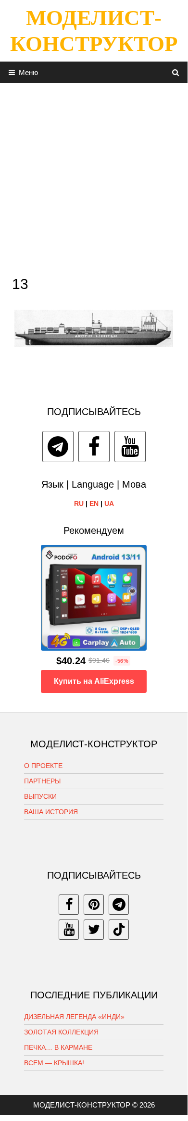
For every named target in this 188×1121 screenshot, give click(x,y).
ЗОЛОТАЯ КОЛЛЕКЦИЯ (61, 1032)
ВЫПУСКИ (40, 796)
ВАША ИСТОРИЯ (51, 812)
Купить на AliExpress (94, 681)
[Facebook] (94, 446)
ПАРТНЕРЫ (42, 781)
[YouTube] (130, 446)
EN (94, 503)
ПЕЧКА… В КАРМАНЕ (58, 1047)
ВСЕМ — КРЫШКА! (54, 1063)
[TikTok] (119, 929)
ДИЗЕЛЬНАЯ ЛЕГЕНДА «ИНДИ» (74, 1016)
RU (79, 503)
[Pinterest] (94, 904)
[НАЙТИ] (176, 72)
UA (109, 503)
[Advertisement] (94, 177)
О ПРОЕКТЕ (43, 765)
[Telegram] (58, 446)
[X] (94, 929)
